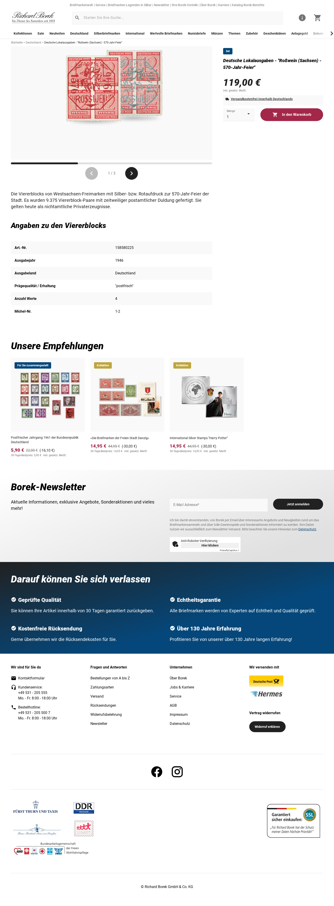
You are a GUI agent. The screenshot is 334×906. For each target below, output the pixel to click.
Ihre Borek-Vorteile (185, 5)
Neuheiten (57, 33)
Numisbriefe (197, 33)
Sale (40, 33)
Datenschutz (307, 529)
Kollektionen (23, 33)
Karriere (223, 5)
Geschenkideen (274, 33)
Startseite (16, 42)
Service (100, 5)
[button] (77, 17)
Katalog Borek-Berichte (248, 5)
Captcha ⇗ (229, 550)
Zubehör (252, 33)
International (135, 33)
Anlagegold (299, 33)
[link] (33, 18)
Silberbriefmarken (107, 33)
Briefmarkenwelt (81, 5)
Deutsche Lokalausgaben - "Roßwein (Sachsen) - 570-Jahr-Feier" (83, 42)
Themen (234, 33)
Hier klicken (210, 545)
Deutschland (79, 33)
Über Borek (208, 5)
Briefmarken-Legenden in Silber (130, 5)
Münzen (217, 33)
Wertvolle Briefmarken (166, 33)
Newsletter (161, 5)
